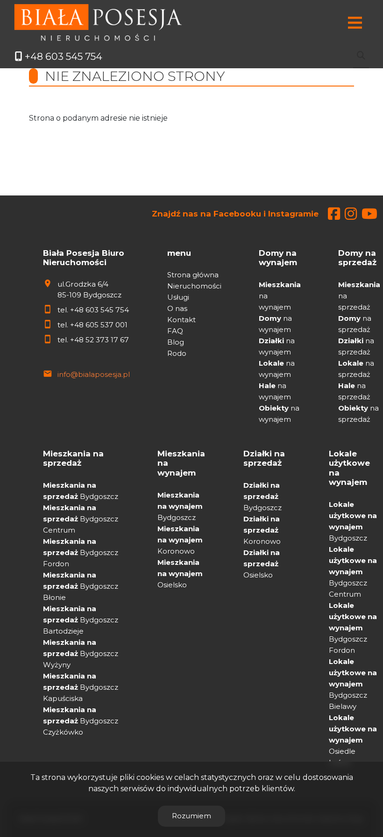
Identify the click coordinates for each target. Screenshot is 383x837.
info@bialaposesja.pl (93, 374)
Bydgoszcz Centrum (80, 518)
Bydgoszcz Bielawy (353, 684)
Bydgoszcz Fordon (80, 552)
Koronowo (180, 540)
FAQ (175, 330)
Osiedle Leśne (353, 740)
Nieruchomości (194, 285)
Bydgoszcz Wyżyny (80, 653)
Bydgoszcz (180, 506)
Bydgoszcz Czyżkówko (80, 720)
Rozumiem (191, 815)
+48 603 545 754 (99, 309)
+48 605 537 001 (99, 324)
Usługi (178, 297)
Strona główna (193, 274)
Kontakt (181, 319)
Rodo (176, 353)
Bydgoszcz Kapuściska (80, 687)
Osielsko (180, 573)
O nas (177, 308)
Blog (175, 342)
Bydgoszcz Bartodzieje (80, 619)
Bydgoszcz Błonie (80, 586)
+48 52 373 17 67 (99, 339)
